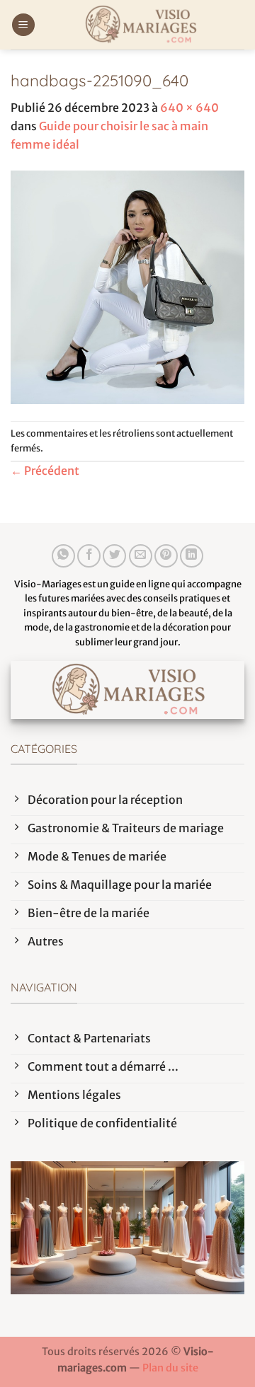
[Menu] (23, 25)
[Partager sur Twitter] (114, 556)
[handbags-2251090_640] (127, 287)
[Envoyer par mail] (140, 556)
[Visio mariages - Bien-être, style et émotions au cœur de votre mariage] (140, 25)
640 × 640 (189, 107)
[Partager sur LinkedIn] (191, 556)
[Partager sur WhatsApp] (63, 556)
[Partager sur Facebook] (89, 556)
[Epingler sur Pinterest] (166, 556)
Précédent (45, 471)
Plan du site (170, 1368)
